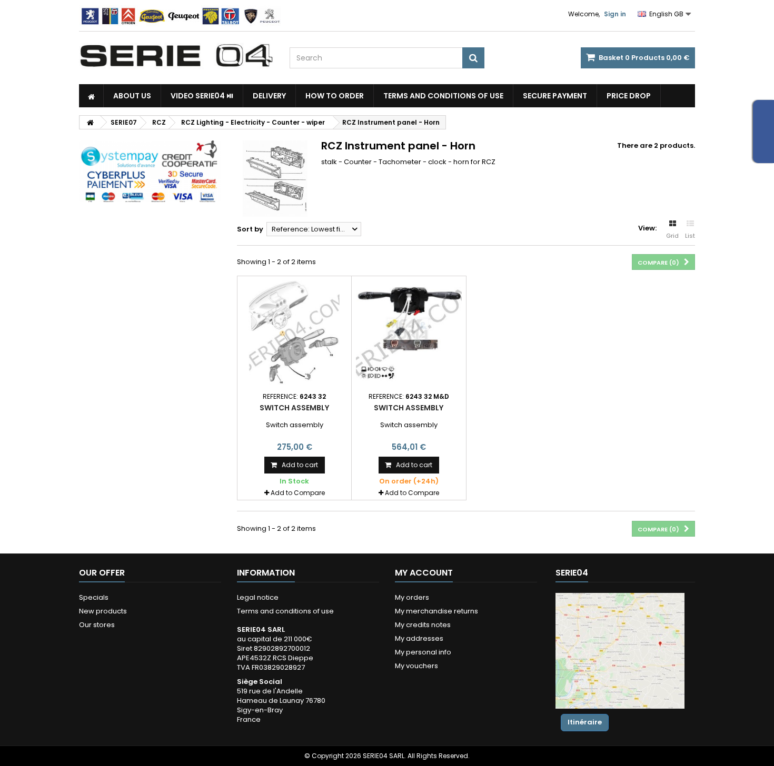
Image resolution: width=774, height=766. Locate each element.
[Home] (91, 95)
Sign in (615, 13)
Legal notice (258, 597)
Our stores (97, 625)
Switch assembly (294, 407)
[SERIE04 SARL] (176, 55)
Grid (672, 235)
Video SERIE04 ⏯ (202, 95)
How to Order (334, 95)
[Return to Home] (90, 122)
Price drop (629, 95)
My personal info (423, 652)
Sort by (250, 229)
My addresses (419, 638)
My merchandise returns (436, 611)
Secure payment (555, 95)
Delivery (269, 95)
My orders (412, 597)
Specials (93, 597)
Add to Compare (298, 492)
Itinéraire (585, 722)
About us (132, 95)
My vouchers (416, 666)
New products (103, 611)
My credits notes (423, 625)
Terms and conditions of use (443, 95)
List (690, 235)
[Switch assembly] (294, 333)
